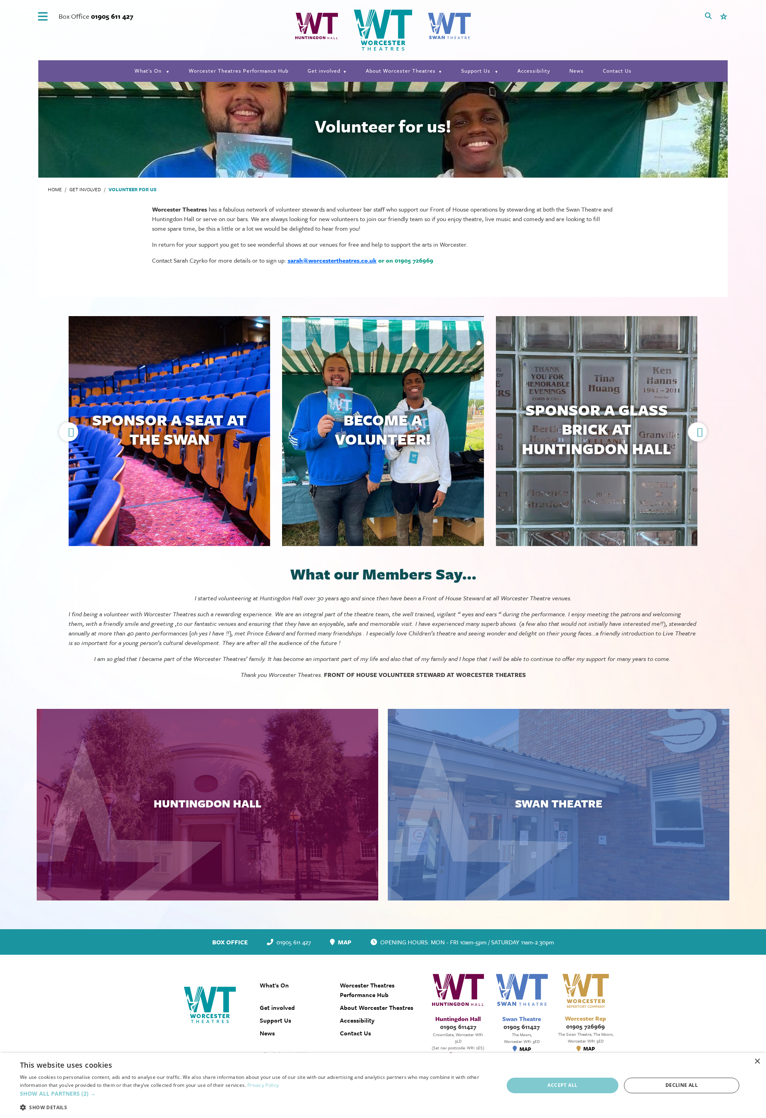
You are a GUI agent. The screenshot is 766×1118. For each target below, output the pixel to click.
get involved (85, 189)
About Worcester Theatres (401, 71)
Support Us (476, 71)
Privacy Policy (263, 1085)
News (576, 71)
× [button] (757, 1062)
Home (55, 189)
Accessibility (533, 71)
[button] (697, 431)
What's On (148, 71)
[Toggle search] (708, 16)
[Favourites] (724, 16)
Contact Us (617, 71)
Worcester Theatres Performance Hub (238, 71)
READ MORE (170, 432)
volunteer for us (132, 189)
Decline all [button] (681, 1085)
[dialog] (383, 1085)
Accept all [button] (562, 1085)
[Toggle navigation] (43, 17)
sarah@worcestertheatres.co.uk (332, 260)
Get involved (324, 71)
